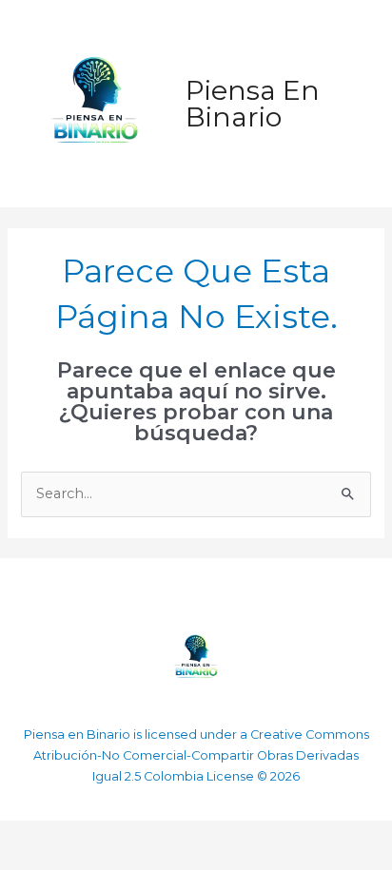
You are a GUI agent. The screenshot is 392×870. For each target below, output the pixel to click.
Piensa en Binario (253, 103)
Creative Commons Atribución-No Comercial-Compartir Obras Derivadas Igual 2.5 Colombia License (201, 755)
